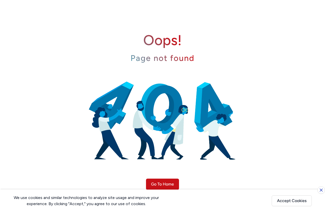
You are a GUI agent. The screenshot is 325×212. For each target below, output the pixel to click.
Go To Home (162, 184)
